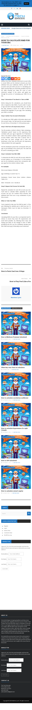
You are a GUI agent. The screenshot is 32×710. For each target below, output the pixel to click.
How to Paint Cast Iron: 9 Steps (12, 271)
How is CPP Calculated (9, 460)
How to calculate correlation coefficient (14, 398)
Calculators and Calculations (8, 33)
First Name (3, 559)
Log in (5, 528)
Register (6, 526)
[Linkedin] (9, 78)
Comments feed (8, 533)
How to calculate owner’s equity (12, 491)
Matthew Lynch (5, 45)
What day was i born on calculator (13, 367)
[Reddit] (15, 78)
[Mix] (18, 78)
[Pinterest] (12, 78)
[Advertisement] (16, 245)
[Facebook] (2, 78)
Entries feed (7, 530)
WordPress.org (8, 535)
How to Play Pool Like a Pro (20, 281)
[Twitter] (6, 78)
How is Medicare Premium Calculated (14, 337)
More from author (17, 308)
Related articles (6, 308)
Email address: (5, 554)
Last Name (3, 564)
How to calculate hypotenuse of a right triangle (14, 429)
